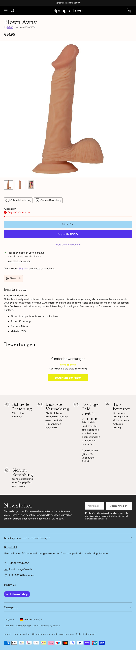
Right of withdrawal (86, 634)
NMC (10, 27)
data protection (22, 634)
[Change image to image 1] (8, 184)
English (8, 619)
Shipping (24, 268)
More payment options (68, 244)
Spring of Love (30, 625)
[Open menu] (5, 10)
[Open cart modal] (129, 10)
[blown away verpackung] (68, 109)
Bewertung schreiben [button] (68, 377)
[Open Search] (12, 10)
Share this (15, 278)
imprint (7, 634)
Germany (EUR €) (32, 619)
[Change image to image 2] (20, 184)
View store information (19, 261)
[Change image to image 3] (31, 184)
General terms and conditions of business (52, 634)
